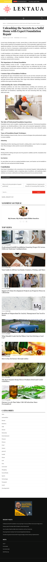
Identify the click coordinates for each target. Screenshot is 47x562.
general (4, 451)
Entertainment (5, 436)
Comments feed (6, 549)
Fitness (3, 442)
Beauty (3, 420)
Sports (3, 476)
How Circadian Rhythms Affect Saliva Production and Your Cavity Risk (17, 529)
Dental (3, 429)
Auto (3, 414)
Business (8, 177)
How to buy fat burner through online (15, 359)
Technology (5, 479)
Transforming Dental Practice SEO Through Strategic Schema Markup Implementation (21, 534)
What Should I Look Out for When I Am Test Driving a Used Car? (22, 337)
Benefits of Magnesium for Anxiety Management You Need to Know (23, 314)
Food (3, 445)
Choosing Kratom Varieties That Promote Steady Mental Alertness (16, 531)
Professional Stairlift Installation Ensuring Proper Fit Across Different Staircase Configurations (23, 248)
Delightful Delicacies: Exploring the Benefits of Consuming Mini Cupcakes (35, 185)
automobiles (5, 417)
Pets (3, 463)
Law (3, 460)
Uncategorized (5, 488)
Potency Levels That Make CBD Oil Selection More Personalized (19, 403)
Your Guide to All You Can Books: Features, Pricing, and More (23, 270)
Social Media (5, 473)
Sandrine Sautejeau (23, 37)
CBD (3, 426)
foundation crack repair (15, 50)
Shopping (4, 469)
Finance (4, 439)
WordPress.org (6, 551)
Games (3, 448)
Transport (4, 482)
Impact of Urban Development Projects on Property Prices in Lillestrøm (23, 291)
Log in (4, 543)
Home (3, 457)
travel (3, 485)
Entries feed (5, 546)
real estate (4, 466)
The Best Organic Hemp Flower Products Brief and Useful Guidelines (22, 380)
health (3, 454)
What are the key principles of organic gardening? (11, 185)
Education (4, 433)
